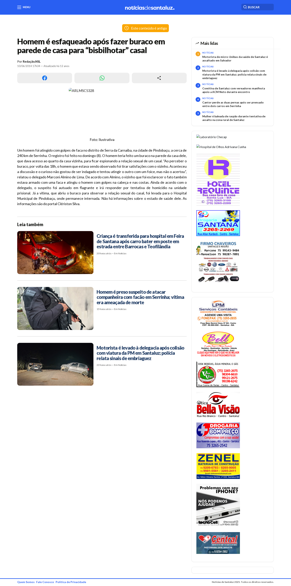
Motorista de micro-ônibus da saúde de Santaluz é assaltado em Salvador (235, 58)
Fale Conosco (45, 582)
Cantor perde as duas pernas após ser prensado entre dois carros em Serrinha (233, 104)
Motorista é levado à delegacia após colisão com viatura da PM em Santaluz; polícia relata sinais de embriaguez (234, 74)
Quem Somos (26, 582)
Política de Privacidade (71, 582)
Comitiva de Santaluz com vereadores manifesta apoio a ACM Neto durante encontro (233, 90)
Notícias (208, 52)
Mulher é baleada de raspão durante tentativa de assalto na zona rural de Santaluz (233, 118)
